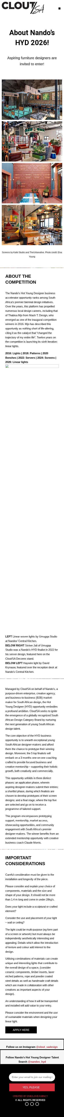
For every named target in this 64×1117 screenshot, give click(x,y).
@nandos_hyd (37, 1061)
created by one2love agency (30, 1096)
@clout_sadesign (47, 1046)
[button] (59, 8)
